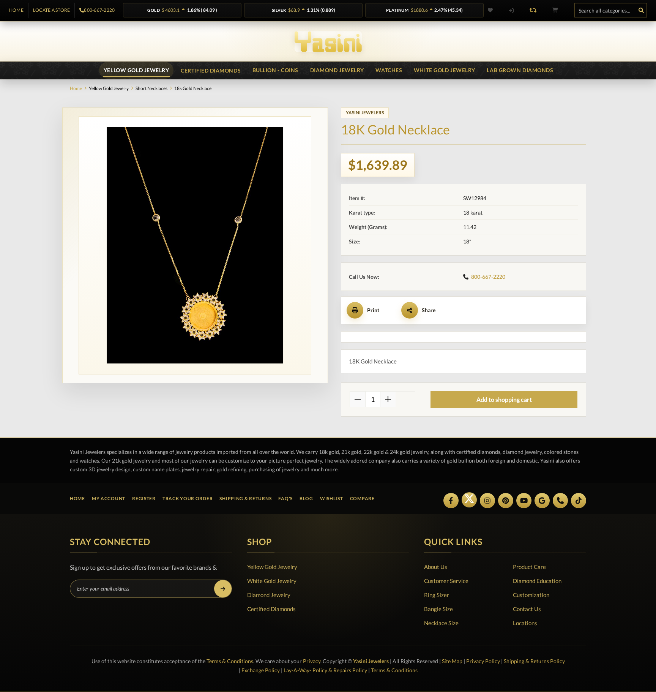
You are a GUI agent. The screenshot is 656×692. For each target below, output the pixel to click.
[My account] (511, 10)
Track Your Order (187, 498)
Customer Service (446, 580)
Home (16, 10)
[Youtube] (523, 500)
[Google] (542, 500)
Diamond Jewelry (268, 594)
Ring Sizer (436, 594)
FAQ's (285, 498)
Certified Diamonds (271, 608)
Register (144, 498)
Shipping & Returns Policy (534, 661)
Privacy (311, 661)
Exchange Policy (260, 670)
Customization (531, 594)
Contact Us (527, 608)
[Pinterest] (505, 500)
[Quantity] (372, 399)
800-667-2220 (99, 10)
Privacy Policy (483, 661)
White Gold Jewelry (271, 580)
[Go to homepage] (328, 41)
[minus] (357, 399)
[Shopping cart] (555, 10)
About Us (435, 566)
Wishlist (331, 498)
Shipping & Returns (245, 498)
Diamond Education (537, 580)
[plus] (388, 399)
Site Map (452, 661)
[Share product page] (409, 310)
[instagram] (487, 500)
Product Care (529, 566)
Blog (306, 498)
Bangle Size (438, 608)
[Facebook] (451, 500)
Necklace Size (441, 622)
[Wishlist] (495, 10)
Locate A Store (51, 10)
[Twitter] (469, 499)
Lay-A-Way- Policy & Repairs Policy (325, 670)
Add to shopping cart (504, 399)
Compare (362, 498)
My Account (108, 498)
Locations (525, 622)
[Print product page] (355, 310)
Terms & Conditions (230, 661)
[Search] (641, 10)
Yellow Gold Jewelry (272, 566)
